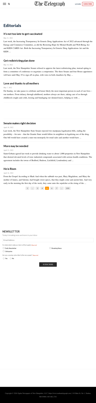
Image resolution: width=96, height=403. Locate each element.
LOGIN (78, 4)
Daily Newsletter (10, 248)
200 (67, 188)
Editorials (12, 25)
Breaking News (57, 248)
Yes (6, 258)
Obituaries (8, 251)
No (13, 258)
